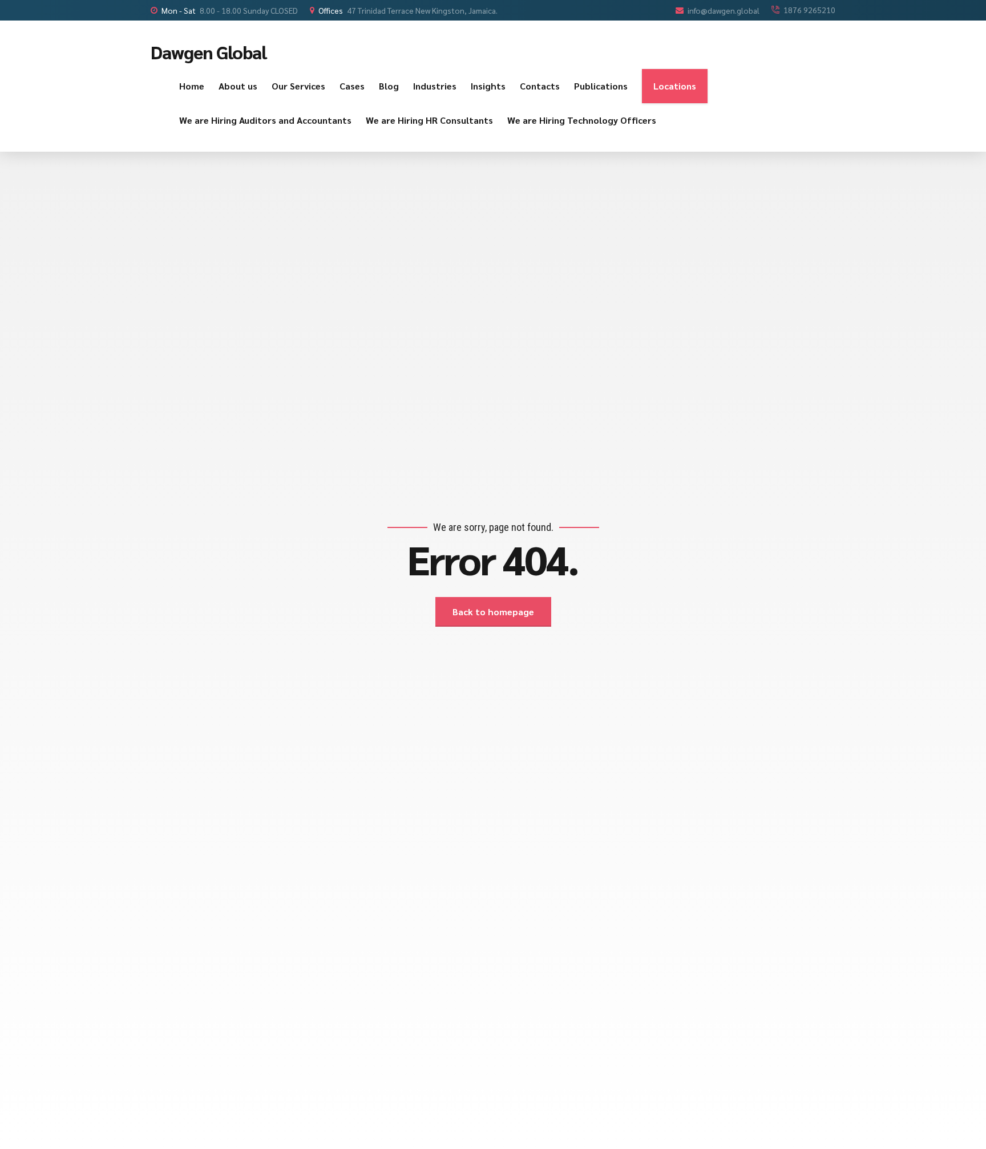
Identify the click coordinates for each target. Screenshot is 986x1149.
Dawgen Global (209, 51)
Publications (601, 86)
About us (238, 86)
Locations (674, 86)
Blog (389, 86)
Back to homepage (493, 612)
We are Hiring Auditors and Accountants (265, 120)
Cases (352, 86)
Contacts (540, 86)
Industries (434, 86)
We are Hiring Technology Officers (581, 120)
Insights (488, 86)
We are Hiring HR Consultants (429, 120)
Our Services (298, 86)
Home (191, 86)
